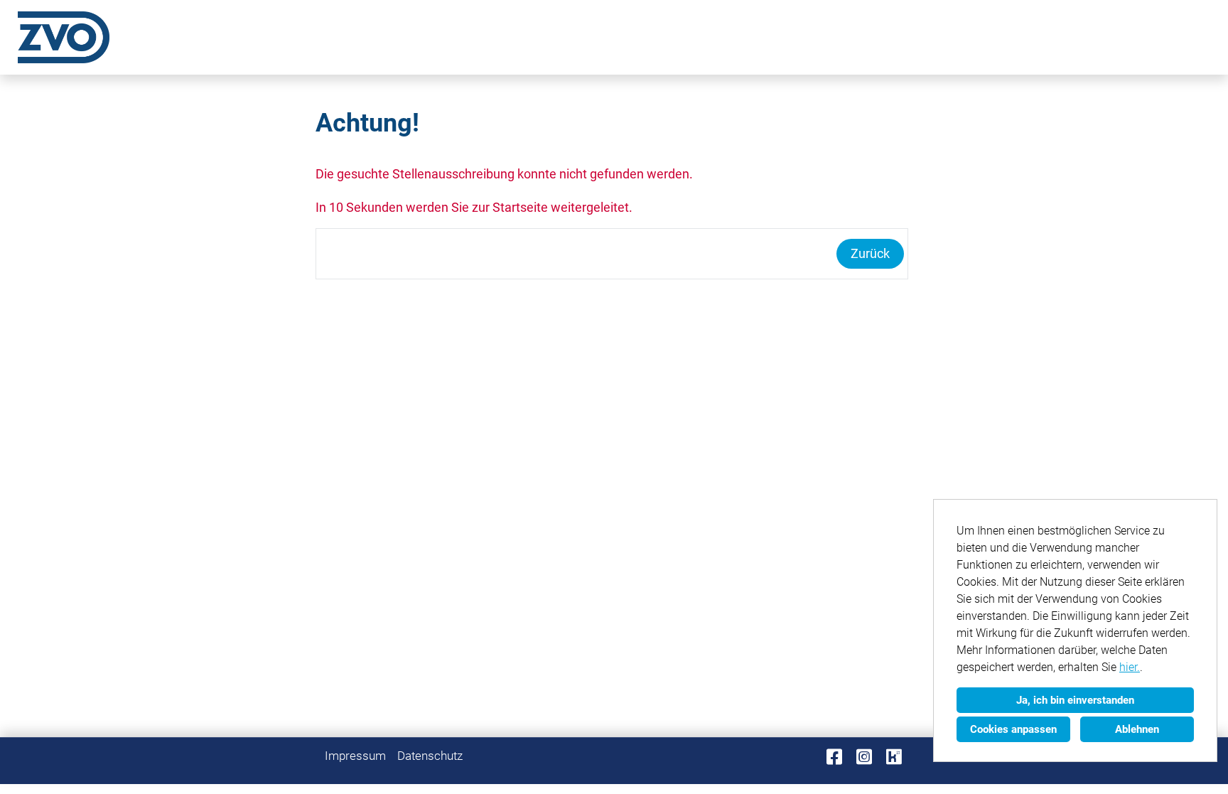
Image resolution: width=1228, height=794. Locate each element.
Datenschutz (430, 756)
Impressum (355, 756)
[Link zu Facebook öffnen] (834, 757)
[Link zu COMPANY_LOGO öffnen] (63, 37)
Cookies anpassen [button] (1013, 729)
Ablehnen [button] (1137, 729)
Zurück (870, 253)
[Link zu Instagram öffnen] (864, 757)
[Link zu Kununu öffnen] (894, 757)
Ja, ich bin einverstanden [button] (1075, 700)
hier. (1129, 667)
